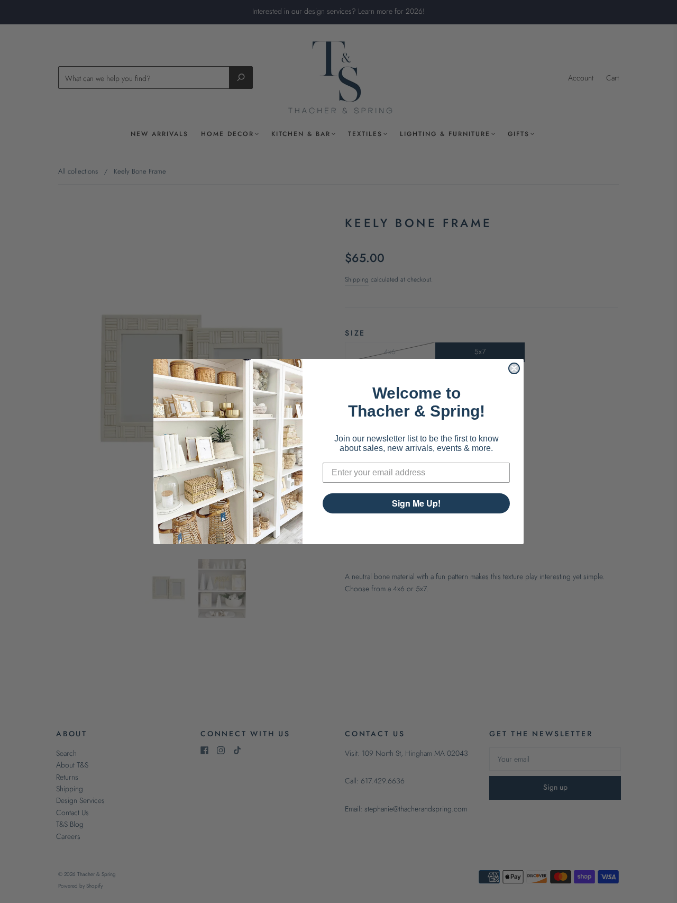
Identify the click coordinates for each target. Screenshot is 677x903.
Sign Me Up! (416, 503)
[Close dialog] (514, 368)
